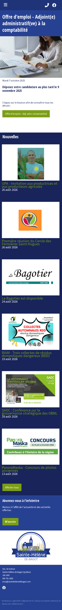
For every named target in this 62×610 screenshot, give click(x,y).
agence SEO (16, 601)
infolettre (14, 604)
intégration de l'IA (27, 601)
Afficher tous (12, 487)
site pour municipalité (42, 601)
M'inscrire (10, 521)
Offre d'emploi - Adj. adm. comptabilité (26, 113)
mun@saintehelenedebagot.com (16, 581)
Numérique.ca (7, 601)
